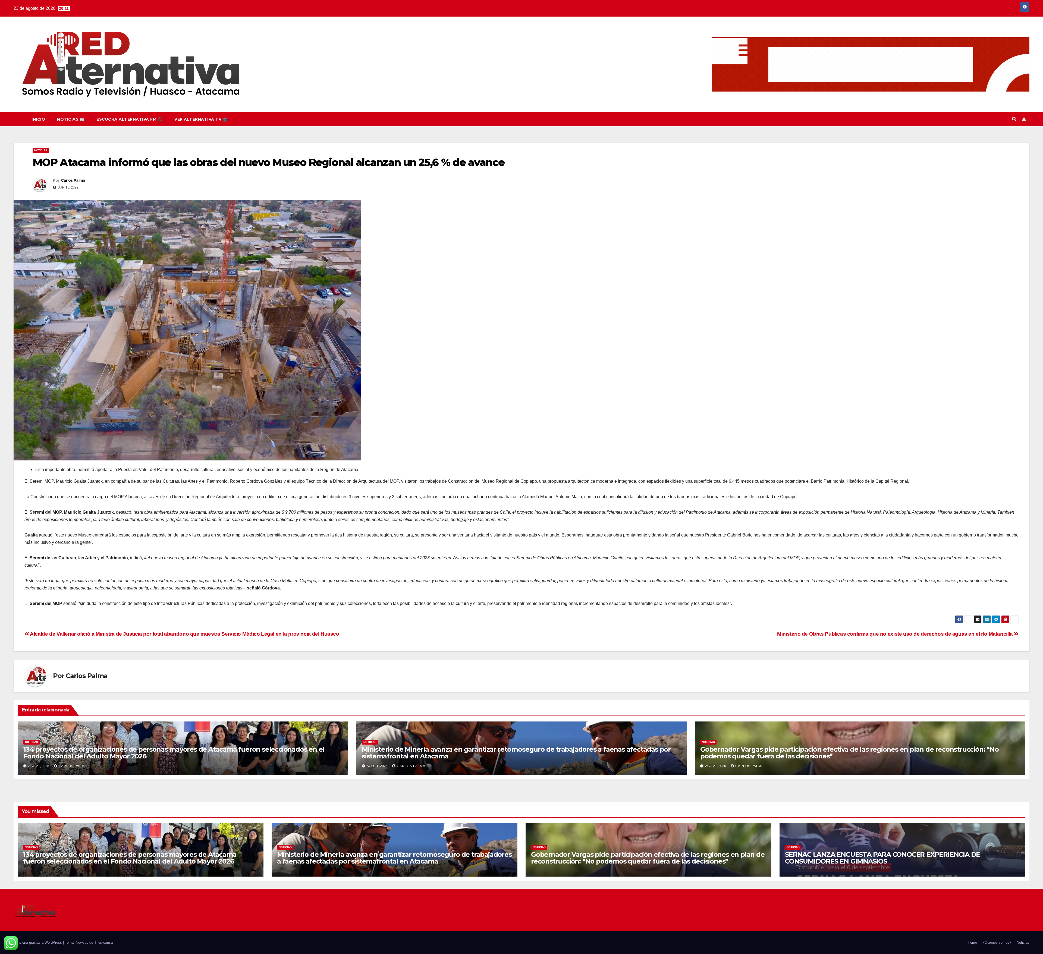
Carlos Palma (73, 180)
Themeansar (104, 942)
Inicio (38, 119)
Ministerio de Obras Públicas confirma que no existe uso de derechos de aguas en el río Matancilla (895, 634)
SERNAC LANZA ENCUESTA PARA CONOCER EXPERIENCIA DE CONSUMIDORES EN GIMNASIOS (882, 858)
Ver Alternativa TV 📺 (200, 119)
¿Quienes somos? (996, 942)
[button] (1014, 119)
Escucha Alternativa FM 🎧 (129, 119)
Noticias (40, 150)
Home (972, 942)
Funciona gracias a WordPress (38, 942)
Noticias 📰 (70, 119)
